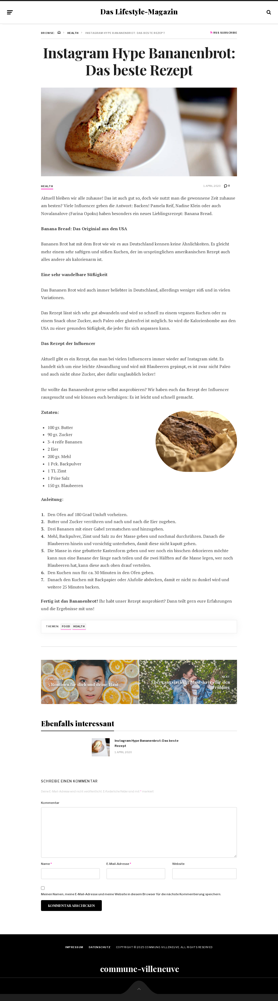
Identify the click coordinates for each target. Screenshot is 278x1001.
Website (178, 864)
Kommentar (50, 803)
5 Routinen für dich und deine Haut (83, 684)
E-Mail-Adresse (118, 864)
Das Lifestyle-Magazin (139, 11)
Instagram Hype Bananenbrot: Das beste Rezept (147, 743)
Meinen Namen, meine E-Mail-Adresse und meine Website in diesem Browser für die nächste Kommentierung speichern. (131, 894)
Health (47, 186)
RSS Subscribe (225, 32)
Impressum (74, 947)
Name (46, 864)
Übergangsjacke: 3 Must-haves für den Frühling (190, 684)
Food (66, 626)
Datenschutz (99, 947)
